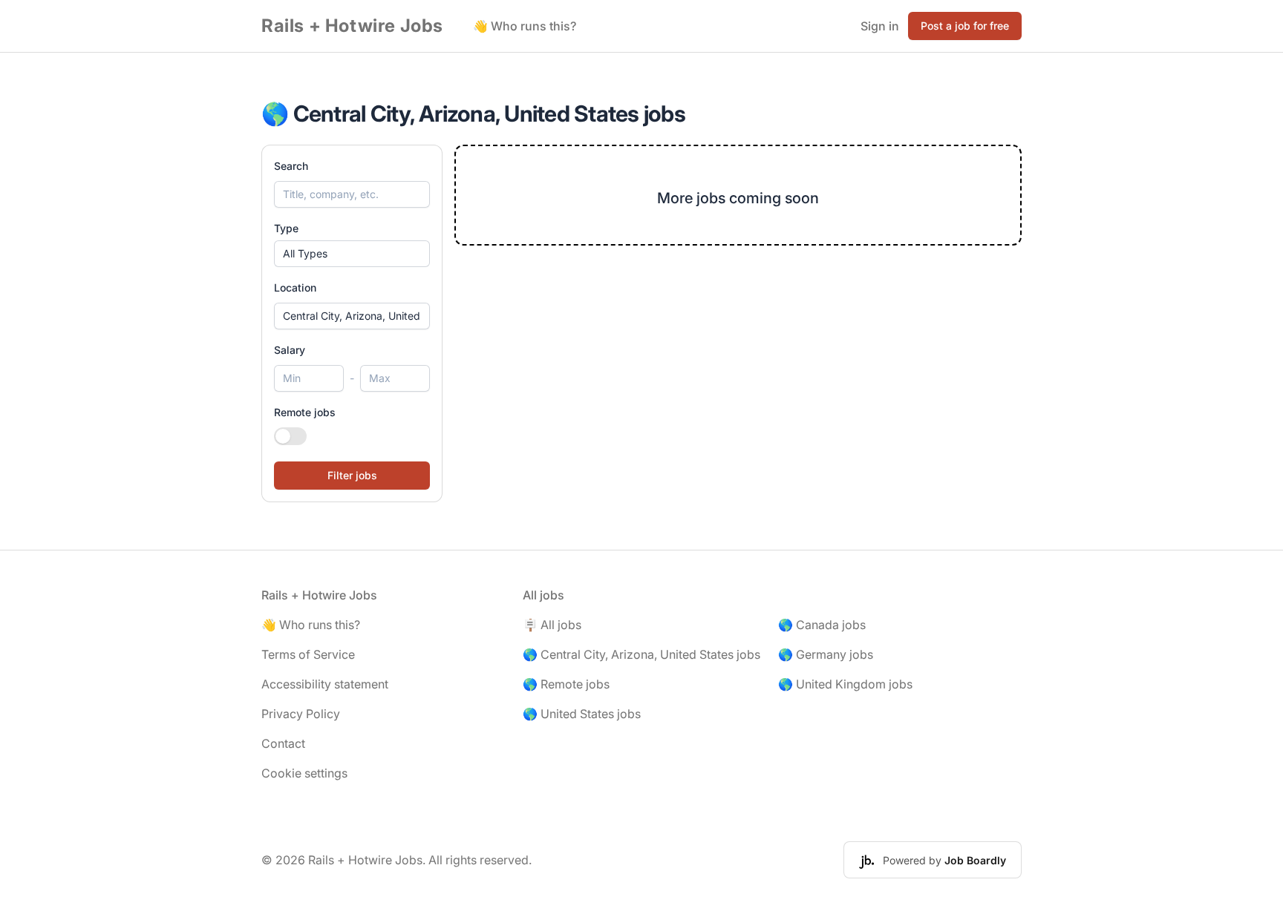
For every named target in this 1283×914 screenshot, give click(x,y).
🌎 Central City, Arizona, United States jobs (641, 654)
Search (291, 166)
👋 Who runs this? (524, 26)
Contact (283, 743)
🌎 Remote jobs (566, 684)
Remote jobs (305, 412)
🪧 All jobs (552, 624)
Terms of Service (308, 654)
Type (286, 228)
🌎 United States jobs (582, 713)
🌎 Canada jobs (822, 624)
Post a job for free (965, 25)
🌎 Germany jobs (825, 654)
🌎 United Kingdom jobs (845, 684)
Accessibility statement (324, 684)
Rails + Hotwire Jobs (352, 25)
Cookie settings (304, 773)
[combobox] (352, 316)
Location (295, 287)
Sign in (880, 26)
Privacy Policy (300, 713)
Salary (289, 349)
